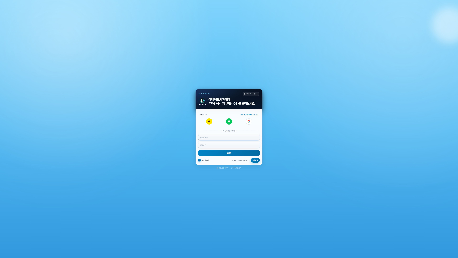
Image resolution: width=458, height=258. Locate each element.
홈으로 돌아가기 (223, 168)
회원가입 (255, 160)
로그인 (229, 153)
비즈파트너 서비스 (251, 94)
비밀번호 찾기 (237, 168)
